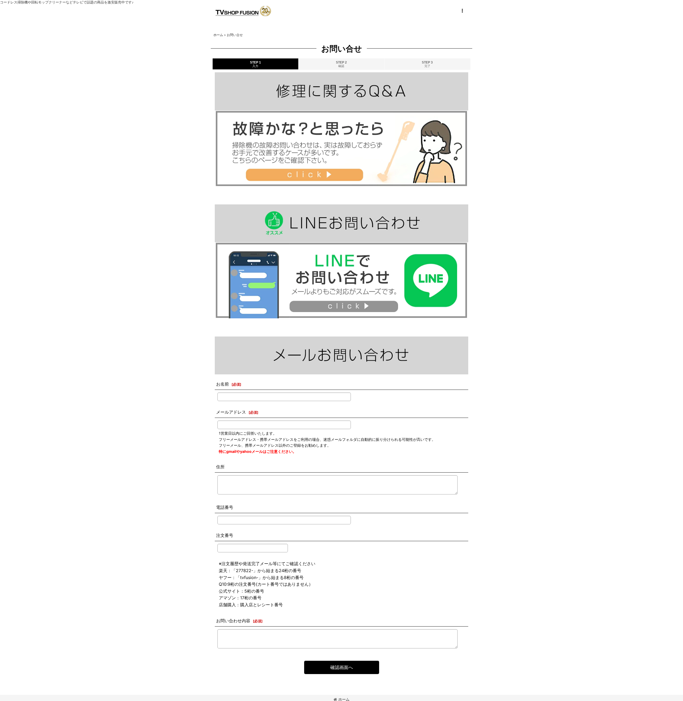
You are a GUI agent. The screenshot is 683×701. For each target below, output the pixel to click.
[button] (462, 11)
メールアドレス (231, 412)
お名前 (222, 384)
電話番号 (224, 507)
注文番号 (224, 535)
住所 (220, 466)
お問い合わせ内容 (233, 620)
